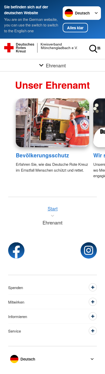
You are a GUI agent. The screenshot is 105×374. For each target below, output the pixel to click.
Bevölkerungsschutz (42, 155)
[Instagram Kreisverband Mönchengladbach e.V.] (89, 250)
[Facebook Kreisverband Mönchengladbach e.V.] (16, 250)
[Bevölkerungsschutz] (52, 122)
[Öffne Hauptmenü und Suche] (95, 49)
